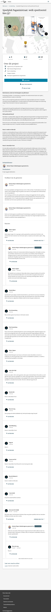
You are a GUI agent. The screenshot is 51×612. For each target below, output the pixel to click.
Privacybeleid (6, 598)
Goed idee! (27, 80)
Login (6, 565)
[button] (9, 26)
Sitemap (5, 607)
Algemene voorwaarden (8, 601)
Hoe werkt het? (6, 595)
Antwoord (11, 240)
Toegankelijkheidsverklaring (9, 604)
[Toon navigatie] (48, 1)
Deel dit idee (26, 88)
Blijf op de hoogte (26, 84)
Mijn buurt (5, 6)
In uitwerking (12, 6)
